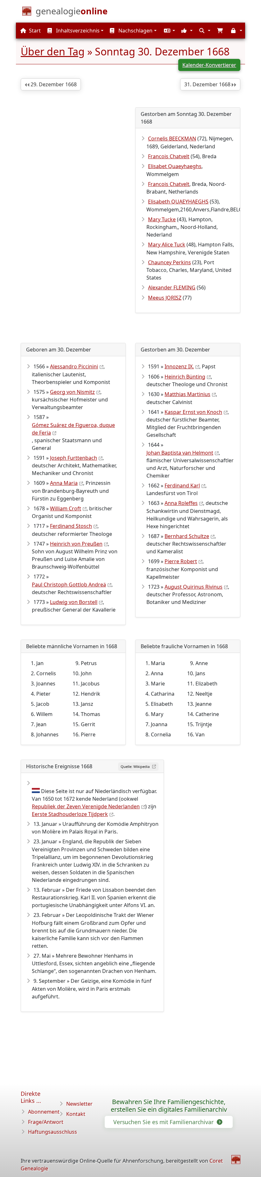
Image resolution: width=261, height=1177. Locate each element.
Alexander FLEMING (171, 287)
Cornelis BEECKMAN (172, 138)
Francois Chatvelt (168, 156)
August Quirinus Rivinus (193, 586)
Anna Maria (64, 482)
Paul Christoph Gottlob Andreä (69, 584)
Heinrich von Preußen (76, 543)
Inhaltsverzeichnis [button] (77, 30)
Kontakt (75, 1113)
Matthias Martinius (187, 394)
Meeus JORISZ (164, 297)
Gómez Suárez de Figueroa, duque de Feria (73, 429)
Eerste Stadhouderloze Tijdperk (70, 814)
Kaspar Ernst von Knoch (193, 411)
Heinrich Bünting (185, 376)
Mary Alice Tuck (166, 244)
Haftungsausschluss (52, 1131)
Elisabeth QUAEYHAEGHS (178, 201)
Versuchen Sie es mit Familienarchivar (164, 1122)
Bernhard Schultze (187, 536)
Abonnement (44, 1111)
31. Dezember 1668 (208, 84)
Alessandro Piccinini (74, 366)
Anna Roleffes (181, 503)
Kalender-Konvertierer (209, 64)
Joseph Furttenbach (73, 457)
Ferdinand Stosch (71, 525)
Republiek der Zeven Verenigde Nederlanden (86, 806)
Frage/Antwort (45, 1121)
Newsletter (79, 1103)
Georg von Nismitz (72, 391)
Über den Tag (53, 51)
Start (34, 30)
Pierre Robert (181, 561)
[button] (169, 30)
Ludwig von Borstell (73, 602)
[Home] (235, 1159)
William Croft (65, 508)
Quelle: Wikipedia (136, 766)
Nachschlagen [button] (134, 30)
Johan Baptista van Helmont (179, 452)
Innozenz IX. (179, 366)
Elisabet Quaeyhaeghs (174, 166)
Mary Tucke (162, 219)
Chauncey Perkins (169, 262)
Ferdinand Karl (182, 485)
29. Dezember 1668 (53, 84)
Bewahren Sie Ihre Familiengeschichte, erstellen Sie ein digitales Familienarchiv (169, 1105)
